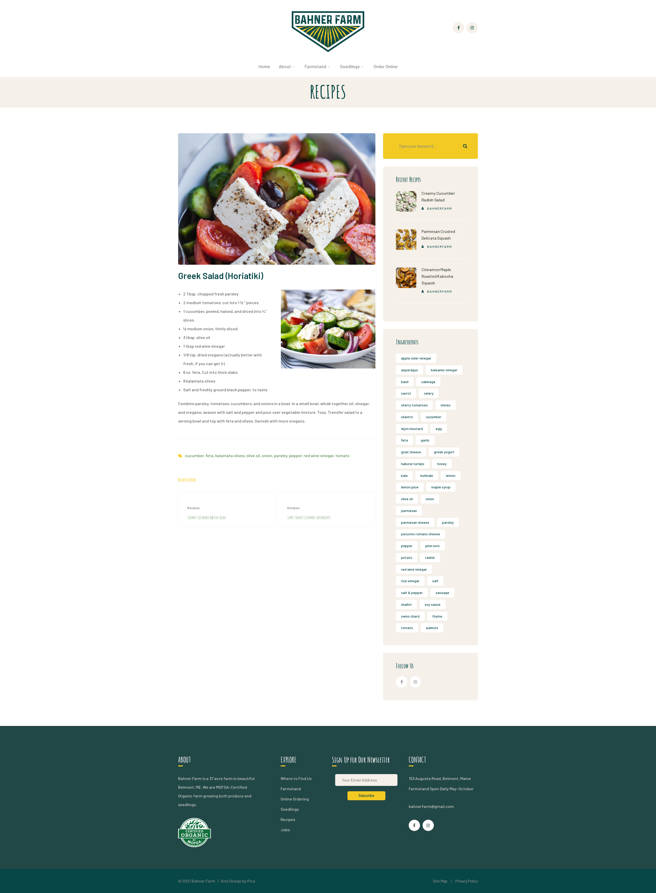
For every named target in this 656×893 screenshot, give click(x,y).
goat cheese (411, 452)
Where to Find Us (296, 778)
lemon (450, 475)
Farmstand (291, 788)
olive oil (253, 455)
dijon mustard (412, 428)
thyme (437, 616)
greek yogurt (444, 452)
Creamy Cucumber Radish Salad (206, 517)
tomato (342, 455)
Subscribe (366, 795)
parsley (280, 455)
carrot (406, 393)
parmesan (409, 510)
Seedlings (290, 809)
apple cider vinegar (416, 358)
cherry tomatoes (414, 405)
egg (439, 428)
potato (406, 557)
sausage (442, 592)
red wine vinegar (319, 455)
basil (404, 381)
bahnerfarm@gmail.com (431, 806)
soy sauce (432, 604)
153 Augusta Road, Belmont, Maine (440, 778)
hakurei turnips (412, 463)
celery (429, 393)
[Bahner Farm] (328, 30)
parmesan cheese (415, 522)
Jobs (285, 829)
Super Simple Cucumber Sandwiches (309, 517)
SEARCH (465, 146)
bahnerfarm (439, 208)
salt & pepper (412, 592)
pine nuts (432, 545)
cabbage (428, 381)
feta (209, 455)
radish (430, 557)
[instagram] (415, 681)
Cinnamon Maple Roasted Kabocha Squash (437, 276)
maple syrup (440, 487)
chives (445, 405)
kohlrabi (427, 475)
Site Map (440, 881)
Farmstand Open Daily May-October (441, 788)
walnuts (432, 627)
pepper (295, 455)
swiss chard (410, 616)
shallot (406, 604)
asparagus (409, 370)
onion (267, 455)
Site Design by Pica (238, 880)
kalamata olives (229, 455)
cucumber (194, 455)
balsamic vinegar (444, 370)
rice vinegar (410, 581)
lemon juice (409, 487)
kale (404, 475)
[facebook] (401, 681)
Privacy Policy (466, 881)
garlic (425, 440)
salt (435, 581)
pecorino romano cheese (420, 534)
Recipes (193, 508)
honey (442, 463)
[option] (227, 508)
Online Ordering (295, 798)
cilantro (407, 417)
